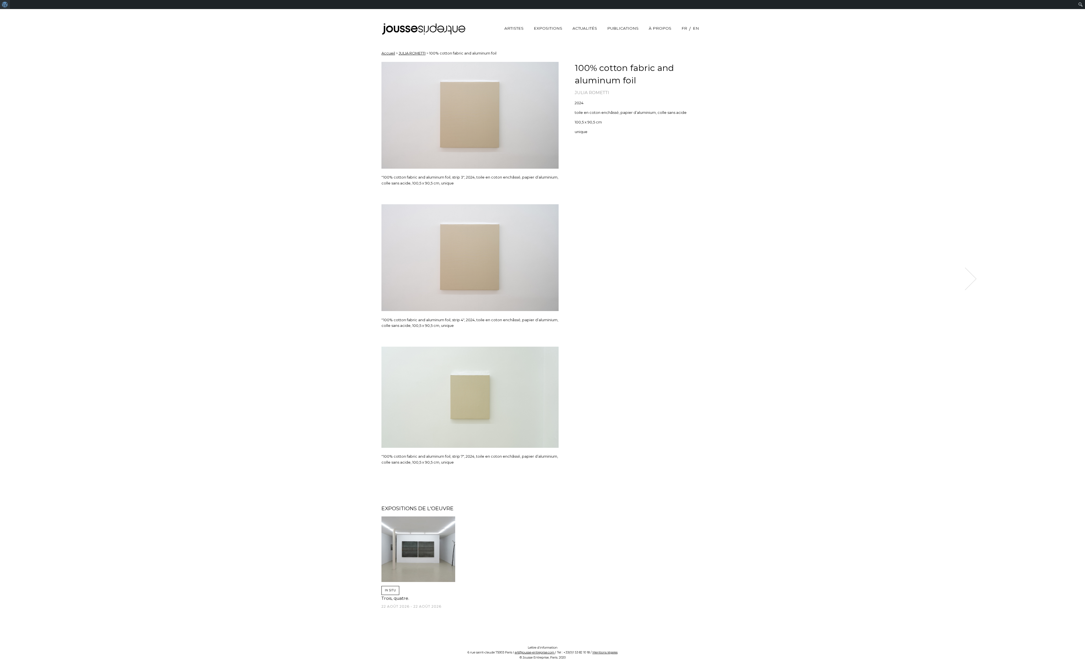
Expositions (548, 28)
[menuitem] (5, 4)
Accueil (388, 53)
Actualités (584, 28)
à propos (660, 28)
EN (696, 28)
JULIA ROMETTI (412, 53)
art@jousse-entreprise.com (535, 652)
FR (684, 28)
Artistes (514, 28)
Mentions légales (605, 652)
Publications (623, 28)
